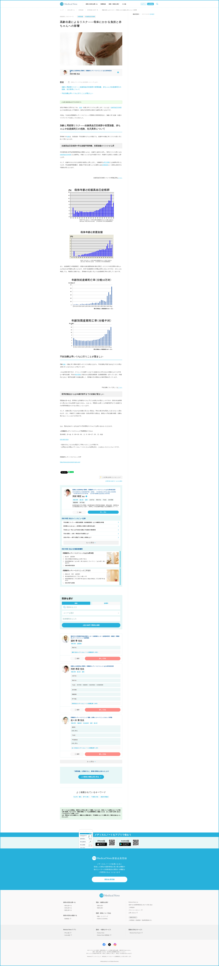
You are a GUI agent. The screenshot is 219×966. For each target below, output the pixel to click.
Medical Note (100, 933)
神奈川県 (75, 499)
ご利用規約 (132, 907)
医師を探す (100, 908)
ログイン (143, 4)
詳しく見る (102, 658)
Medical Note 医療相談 (103, 935)
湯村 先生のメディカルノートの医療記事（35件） (85, 652)
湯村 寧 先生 (76, 641)
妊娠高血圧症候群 (116, 107)
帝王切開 (106, 162)
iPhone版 (67, 933)
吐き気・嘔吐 (78, 797)
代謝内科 (79, 723)
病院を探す (100, 905)
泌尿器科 (79, 643)
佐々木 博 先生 (77, 720)
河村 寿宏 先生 (77, 669)
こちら (120, 178)
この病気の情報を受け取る (90, 777)
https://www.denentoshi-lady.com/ (70, 462)
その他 (124, 4)
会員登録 (150, 4)
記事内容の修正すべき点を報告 (113, 481)
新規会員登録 (110, 879)
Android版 (67, 935)
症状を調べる (68, 908)
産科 (86, 499)
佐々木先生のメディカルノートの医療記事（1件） (85, 748)
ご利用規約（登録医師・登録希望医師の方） (141, 920)
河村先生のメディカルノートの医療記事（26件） (85, 703)
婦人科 (81, 499)
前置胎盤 (81, 10)
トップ (62, 10)
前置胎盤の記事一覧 (92, 10)
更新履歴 (152, 14)
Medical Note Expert (135, 933)
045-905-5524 (64, 439)
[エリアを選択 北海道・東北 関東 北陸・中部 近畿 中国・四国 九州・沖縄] (91, 613)
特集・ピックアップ (102, 916)
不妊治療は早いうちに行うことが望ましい (77, 93)
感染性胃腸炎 (105, 797)
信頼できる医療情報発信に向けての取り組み (141, 904)
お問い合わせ (132, 912)
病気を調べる (71, 10)
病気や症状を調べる (92, 4)
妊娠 (80, 107)
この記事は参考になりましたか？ (111, 477)
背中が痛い (86, 797)
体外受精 (77, 374)
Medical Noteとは (133, 902)
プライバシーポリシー (135, 910)
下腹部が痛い (95, 797)
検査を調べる (68, 910)
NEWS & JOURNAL (102, 918)
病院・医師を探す (114, 4)
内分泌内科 (86, 723)
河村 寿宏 (78, 496)
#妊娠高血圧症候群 (90, 16)
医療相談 (103, 4)
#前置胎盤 (80, 16)
